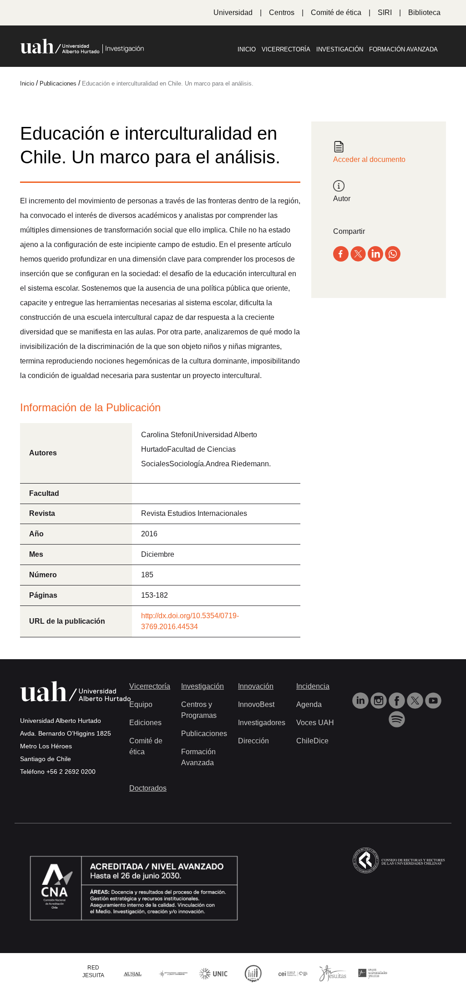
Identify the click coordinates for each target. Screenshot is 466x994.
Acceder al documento (369, 159)
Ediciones (145, 723)
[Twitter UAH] (416, 700)
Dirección (253, 741)
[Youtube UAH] (433, 700)
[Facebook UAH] (398, 700)
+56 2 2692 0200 (71, 771)
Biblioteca (424, 12)
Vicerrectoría (286, 49)
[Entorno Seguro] (253, 973)
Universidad (233, 12)
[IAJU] (173, 973)
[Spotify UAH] (397, 719)
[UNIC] (213, 973)
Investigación (339, 49)
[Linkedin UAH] (361, 700)
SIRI (385, 12)
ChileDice (312, 741)
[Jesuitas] (332, 973)
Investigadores (261, 723)
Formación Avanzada (403, 49)
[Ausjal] (133, 973)
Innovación (256, 686)
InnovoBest (256, 704)
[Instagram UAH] (379, 700)
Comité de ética (336, 12)
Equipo (140, 704)
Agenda (309, 704)
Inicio (247, 49)
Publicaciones (204, 733)
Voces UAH (315, 723)
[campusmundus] (293, 973)
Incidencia (312, 686)
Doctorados (148, 788)
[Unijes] (372, 973)
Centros (281, 12)
